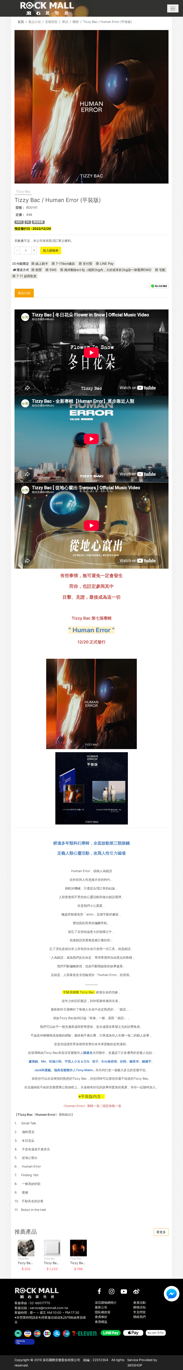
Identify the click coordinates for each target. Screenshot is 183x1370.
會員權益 (101, 1322)
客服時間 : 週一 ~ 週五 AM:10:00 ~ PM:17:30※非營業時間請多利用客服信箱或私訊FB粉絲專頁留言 (50, 1317)
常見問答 (139, 1312)
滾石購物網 (47, 8)
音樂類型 (51, 22)
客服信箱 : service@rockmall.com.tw (41, 1308)
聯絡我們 (139, 1317)
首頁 (21, 22)
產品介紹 (34, 22)
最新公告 (101, 1307)
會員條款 (101, 1317)
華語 (65, 22)
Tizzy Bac (23, 191)
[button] (173, 8)
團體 (76, 22)
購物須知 (139, 1307)
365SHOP (134, 1365)
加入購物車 (50, 250)
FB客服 (171, 1293)
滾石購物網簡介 (106, 1302)
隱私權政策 (102, 1312)
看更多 (161, 1232)
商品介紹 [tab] (24, 293)
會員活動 (139, 1302)
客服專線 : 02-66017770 (32, 1303)
